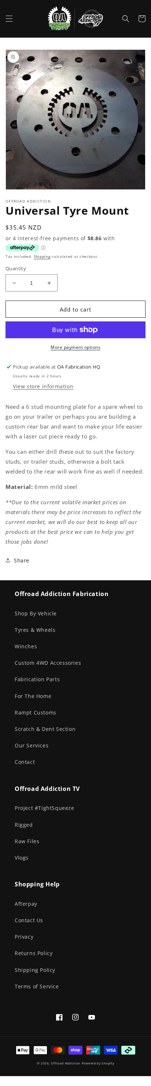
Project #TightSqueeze (44, 807)
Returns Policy (33, 953)
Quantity (15, 268)
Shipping (42, 256)
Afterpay (26, 903)
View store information (43, 386)
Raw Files (27, 841)
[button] (9, 19)
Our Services (31, 745)
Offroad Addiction (65, 1063)
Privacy (24, 936)
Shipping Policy (35, 969)
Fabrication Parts (37, 679)
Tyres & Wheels (35, 629)
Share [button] (21, 560)
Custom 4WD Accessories (48, 662)
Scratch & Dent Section (45, 728)
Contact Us (29, 920)
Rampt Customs (35, 712)
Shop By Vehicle (36, 613)
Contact (25, 761)
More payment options (75, 347)
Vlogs (22, 857)
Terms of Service (37, 986)
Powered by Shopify (98, 1063)
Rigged (24, 824)
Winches (26, 646)
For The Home (33, 696)
